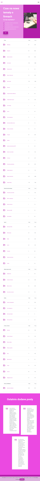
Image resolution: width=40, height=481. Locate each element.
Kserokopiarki (9, 216)
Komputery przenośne (10, 192)
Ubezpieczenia (9, 69)
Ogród (8, 245)
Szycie (8, 111)
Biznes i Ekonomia (10, 75)
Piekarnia (8, 87)
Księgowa (8, 50)
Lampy (8, 263)
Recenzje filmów (9, 319)
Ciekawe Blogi (9, 182)
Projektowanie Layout (10, 99)
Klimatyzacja (9, 232)
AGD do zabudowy (10, 198)
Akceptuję (22, 479)
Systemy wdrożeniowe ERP (11, 146)
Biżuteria (8, 330)
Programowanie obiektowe (11, 93)
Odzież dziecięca (9, 336)
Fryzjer (8, 365)
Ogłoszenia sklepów (10, 388)
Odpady (8, 140)
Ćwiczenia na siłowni (10, 292)
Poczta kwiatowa (10, 117)
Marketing (8, 44)
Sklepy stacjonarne (10, 176)
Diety (8, 353)
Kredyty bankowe (10, 170)
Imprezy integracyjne (10, 302)
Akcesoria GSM (9, 210)
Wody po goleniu (9, 347)
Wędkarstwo (9, 273)
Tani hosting (9, 105)
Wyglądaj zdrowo (10, 377)
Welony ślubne (9, 342)
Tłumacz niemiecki (10, 128)
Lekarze (8, 371)
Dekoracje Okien (9, 226)
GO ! (5, 32)
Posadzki (8, 251)
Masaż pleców (9, 359)
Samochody (9, 81)
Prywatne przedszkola (10, 164)
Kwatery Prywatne (10, 279)
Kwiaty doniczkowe (10, 257)
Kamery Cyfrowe (9, 204)
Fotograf (8, 134)
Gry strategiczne (9, 308)
